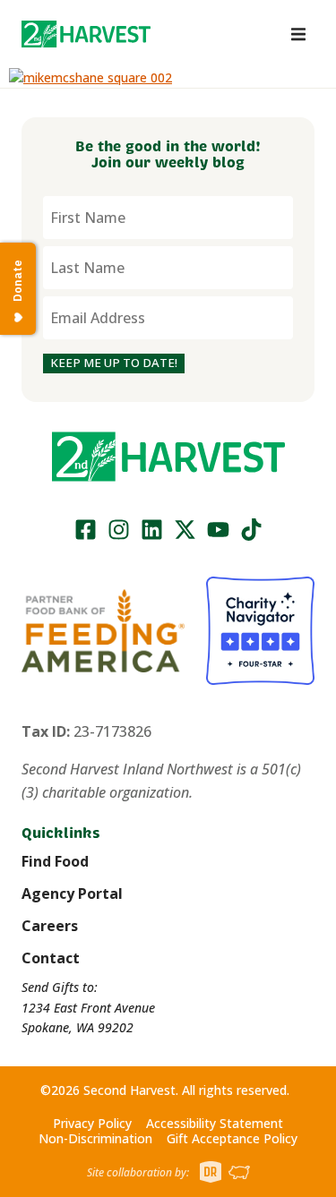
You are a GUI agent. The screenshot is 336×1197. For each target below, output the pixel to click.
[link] (86, 34)
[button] (86, 34)
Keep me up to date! (113, 363)
